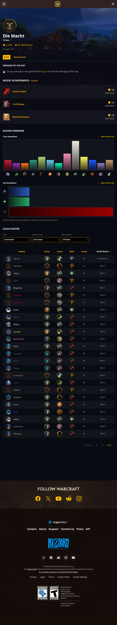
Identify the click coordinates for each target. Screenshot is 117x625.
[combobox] (17, 239)
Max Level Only (107, 136)
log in (44, 71)
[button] (17, 239)
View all (34, 81)
